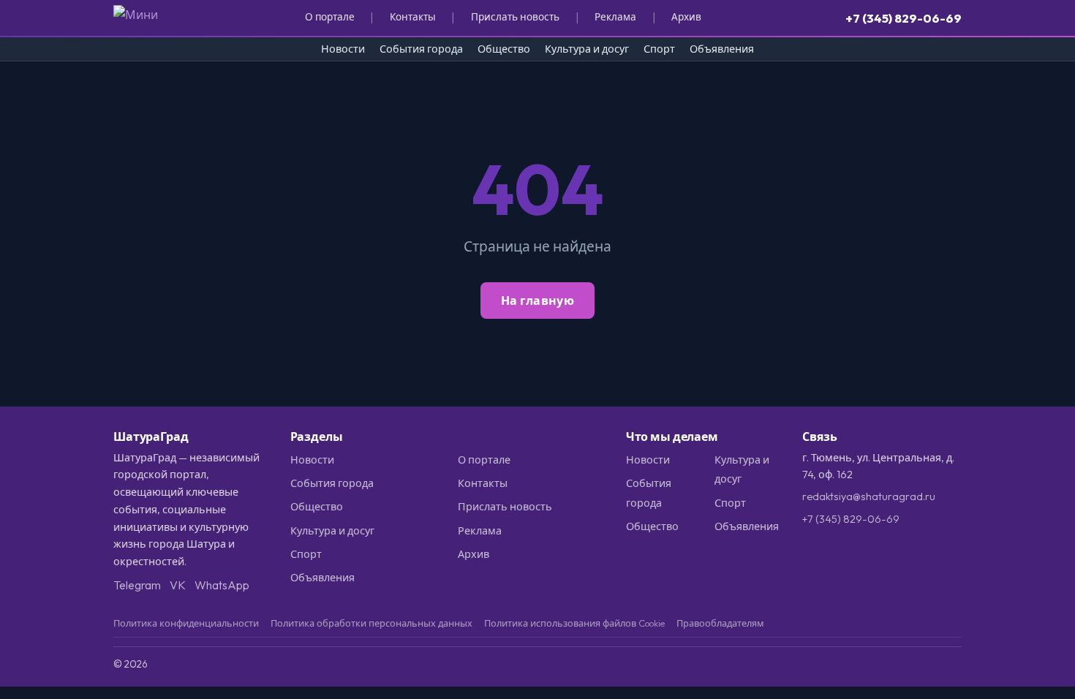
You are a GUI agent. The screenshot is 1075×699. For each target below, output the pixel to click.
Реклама (615, 16)
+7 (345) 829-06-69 (903, 18)
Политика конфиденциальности (186, 623)
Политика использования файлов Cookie (574, 623)
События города (421, 49)
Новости (343, 49)
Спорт (659, 49)
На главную (537, 300)
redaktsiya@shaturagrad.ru (868, 496)
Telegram (137, 585)
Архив (686, 16)
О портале (330, 16)
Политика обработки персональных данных (371, 623)
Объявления (722, 49)
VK (178, 585)
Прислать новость (515, 16)
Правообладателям (720, 623)
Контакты (413, 16)
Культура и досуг (587, 49)
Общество (504, 49)
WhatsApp (222, 585)
